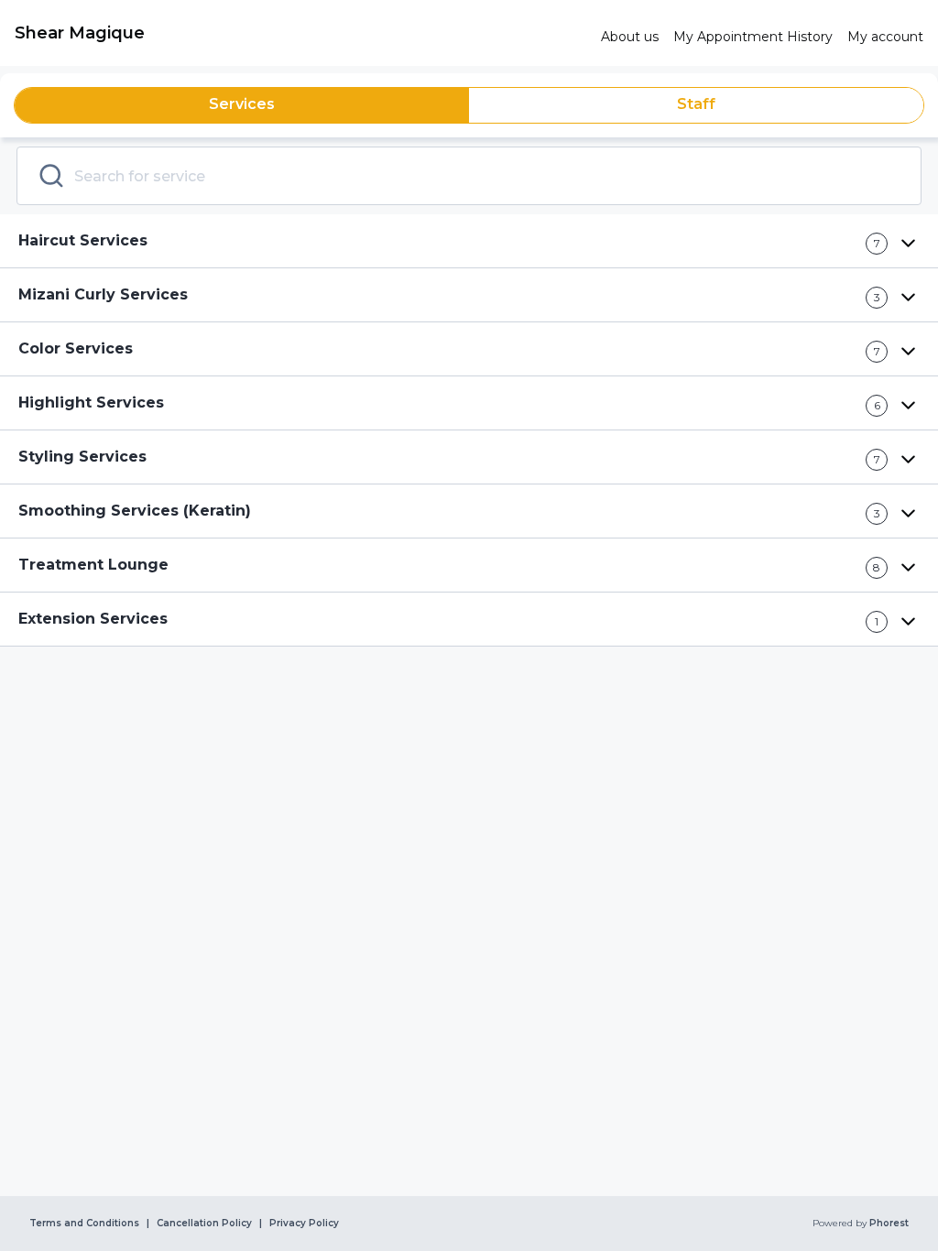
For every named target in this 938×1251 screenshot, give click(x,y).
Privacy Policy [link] (304, 1223)
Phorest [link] (889, 1223)
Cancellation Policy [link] (204, 1223)
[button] (469, 241)
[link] (300, 33)
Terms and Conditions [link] (84, 1223)
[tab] (242, 105)
